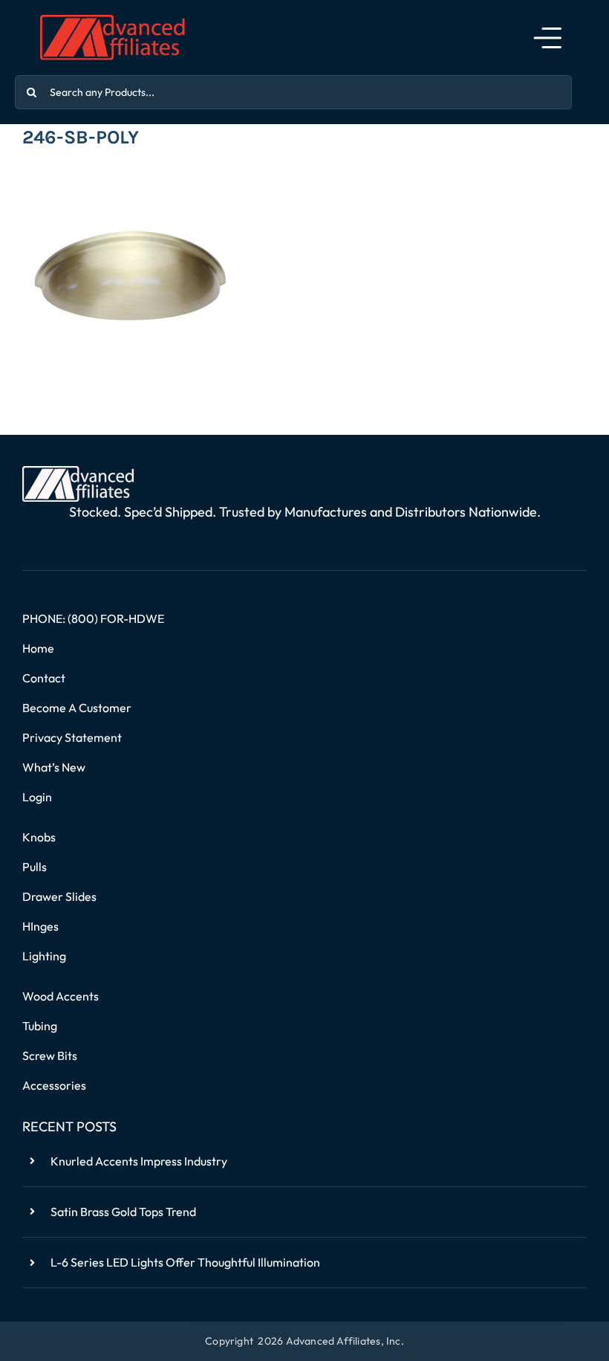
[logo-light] (78, 472)
